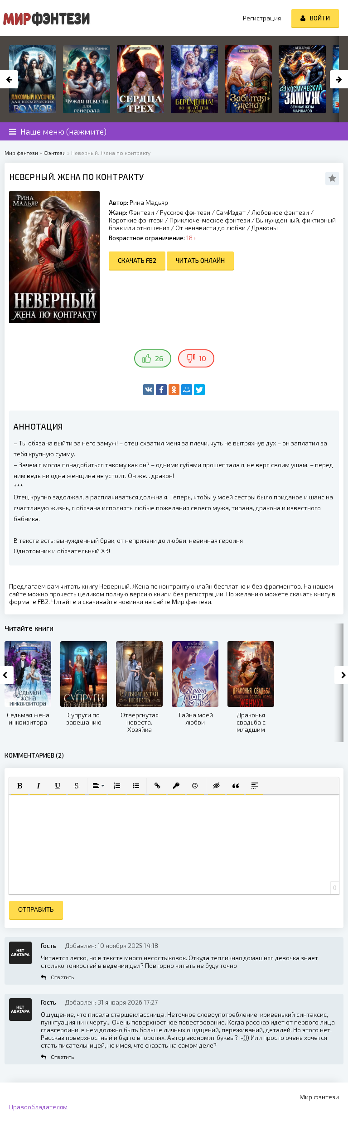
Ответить (62, 977)
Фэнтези (141, 212)
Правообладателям (38, 1107)
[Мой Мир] (186, 389)
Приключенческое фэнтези (209, 220)
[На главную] (45, 18)
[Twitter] (199, 389)
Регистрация (262, 18)
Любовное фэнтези (280, 212)
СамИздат (231, 212)
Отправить (36, 909)
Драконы (264, 228)
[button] (19, 785)
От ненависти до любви (210, 228)
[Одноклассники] (174, 389)
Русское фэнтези (185, 212)
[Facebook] (161, 389)
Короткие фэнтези (136, 220)
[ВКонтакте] (148, 389)
